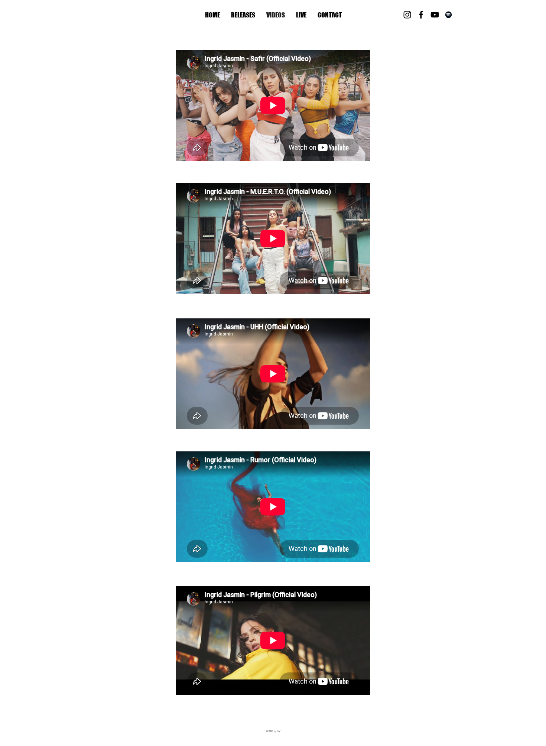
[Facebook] (421, 15)
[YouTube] (435, 15)
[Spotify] (448, 15)
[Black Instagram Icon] (407, 15)
